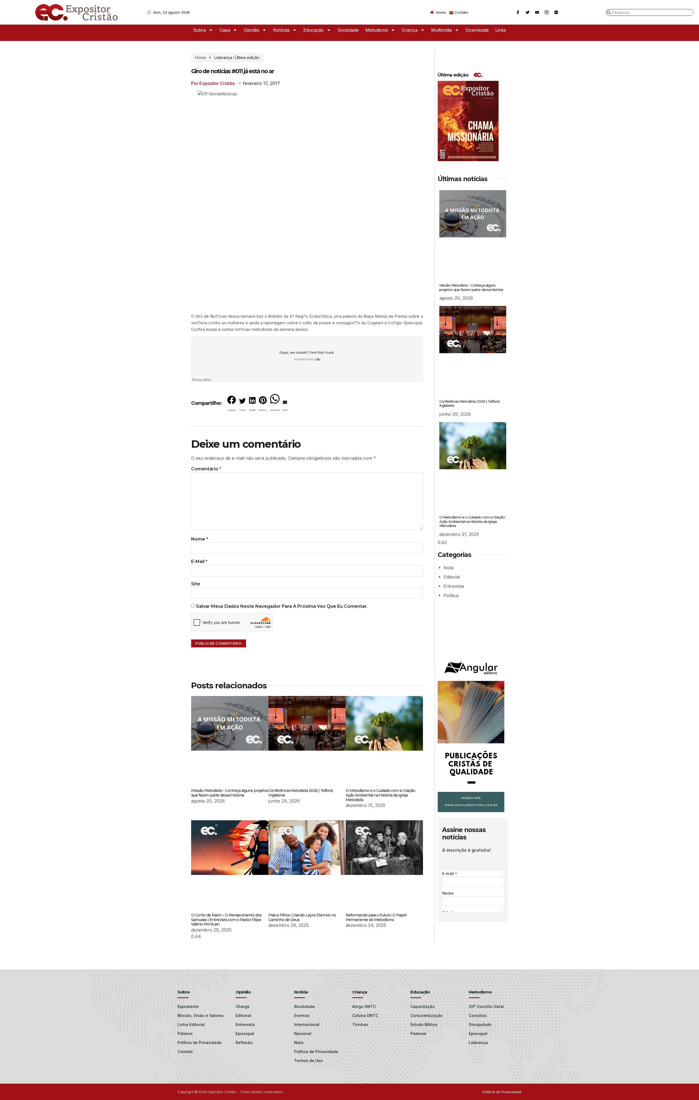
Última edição (247, 57)
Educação (313, 30)
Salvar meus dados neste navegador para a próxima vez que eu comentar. (282, 606)
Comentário (206, 468)
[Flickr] (556, 12)
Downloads (477, 30)
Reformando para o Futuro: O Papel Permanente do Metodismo (376, 917)
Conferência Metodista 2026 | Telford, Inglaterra (300, 793)
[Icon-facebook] (518, 12)
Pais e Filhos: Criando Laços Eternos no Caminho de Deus (302, 917)
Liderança (223, 57)
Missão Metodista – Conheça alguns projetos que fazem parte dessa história (229, 793)
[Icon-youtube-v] (537, 12)
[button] (231, 405)
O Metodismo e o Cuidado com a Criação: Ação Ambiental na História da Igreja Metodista (380, 795)
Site (195, 583)
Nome (199, 539)
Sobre (199, 30)
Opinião (251, 30)
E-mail (199, 561)
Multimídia (441, 30)
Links (500, 30)
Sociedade (348, 30)
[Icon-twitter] (527, 12)
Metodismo (376, 30)
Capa (225, 30)
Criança (409, 30)
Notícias (281, 30)
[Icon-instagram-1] (546, 12)
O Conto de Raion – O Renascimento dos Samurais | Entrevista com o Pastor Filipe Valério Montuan (226, 920)
